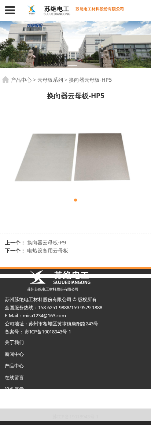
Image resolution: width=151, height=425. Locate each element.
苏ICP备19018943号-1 (75, 416)
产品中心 (21, 79)
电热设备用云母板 (47, 250)
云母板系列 (50, 79)
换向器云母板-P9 (46, 242)
